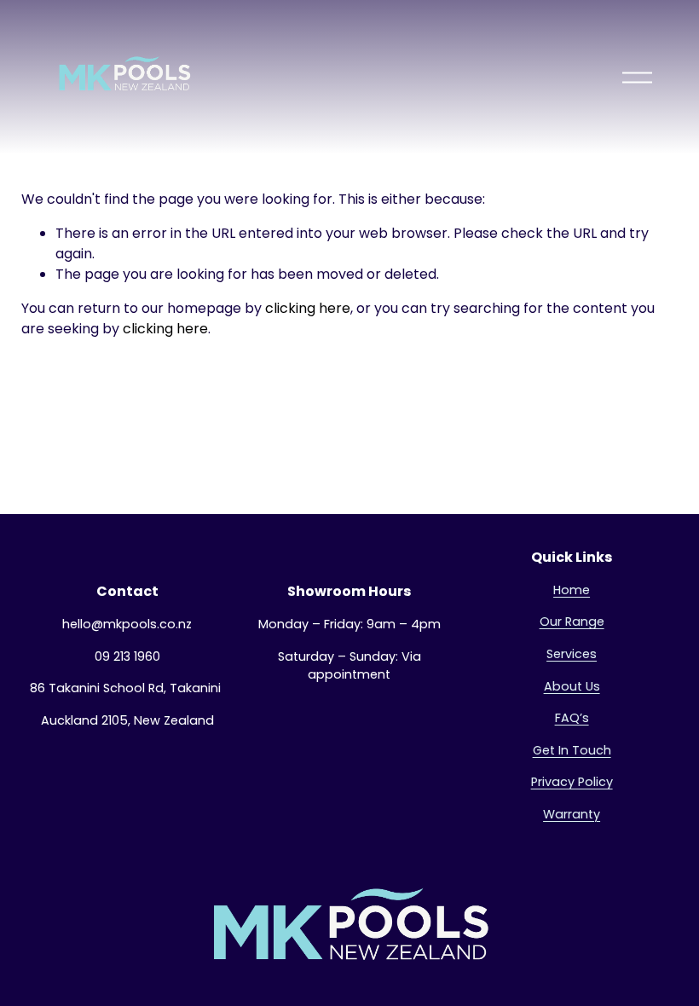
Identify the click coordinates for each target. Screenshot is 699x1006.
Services (571, 653)
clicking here (307, 308)
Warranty (571, 814)
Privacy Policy (572, 781)
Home (571, 589)
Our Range (572, 621)
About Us (572, 686)
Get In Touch (572, 750)
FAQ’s (572, 717)
